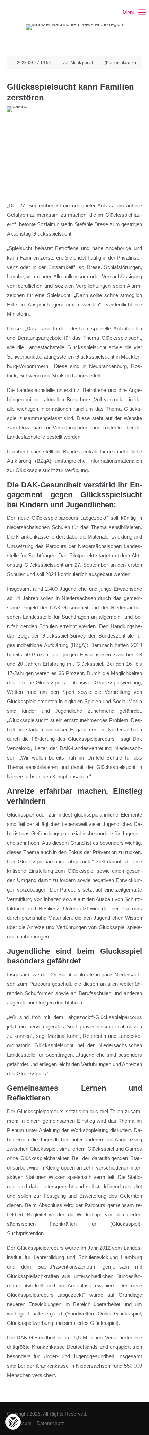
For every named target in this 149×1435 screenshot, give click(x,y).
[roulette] (74, 151)
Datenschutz (50, 1423)
